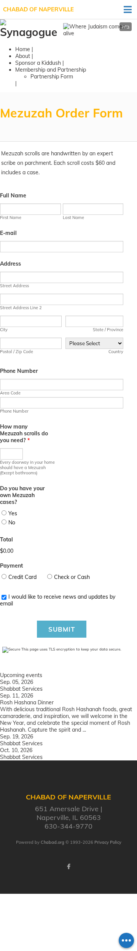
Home (22, 49)
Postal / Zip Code (16, 351)
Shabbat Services (21, 688)
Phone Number (19, 371)
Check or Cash (72, 577)
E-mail (8, 233)
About (22, 56)
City (4, 329)
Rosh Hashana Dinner (27, 702)
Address (10, 263)
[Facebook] (68, 866)
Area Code (10, 393)
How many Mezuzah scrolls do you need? (24, 433)
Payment (11, 565)
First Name (10, 217)
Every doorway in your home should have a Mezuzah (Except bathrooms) (27, 468)
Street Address (14, 285)
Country (115, 351)
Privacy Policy (107, 842)
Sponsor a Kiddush (38, 62)
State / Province (108, 329)
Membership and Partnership (50, 69)
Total (6, 539)
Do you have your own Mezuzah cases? (22, 495)
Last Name (73, 217)
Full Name (13, 195)
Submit (61, 629)
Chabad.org (52, 842)
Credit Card (22, 577)
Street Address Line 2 (21, 307)
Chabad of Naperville (38, 9)
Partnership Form (51, 76)
